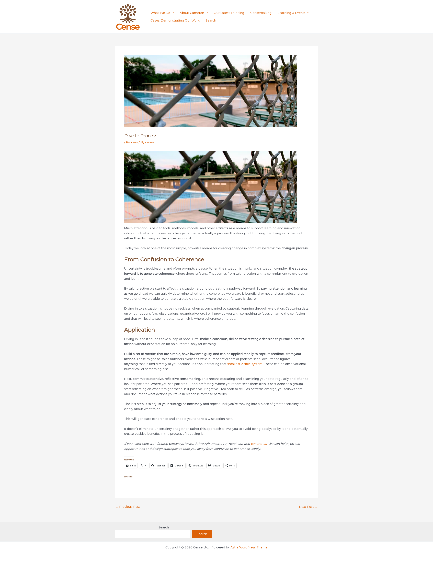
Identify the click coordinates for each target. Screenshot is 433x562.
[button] (172, 13)
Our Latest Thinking (229, 13)
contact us (259, 444)
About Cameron (192, 13)
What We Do (160, 13)
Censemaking (261, 13)
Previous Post (127, 506)
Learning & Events (291, 13)
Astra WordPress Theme (249, 547)
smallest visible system (245, 364)
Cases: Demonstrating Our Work (175, 20)
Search (211, 20)
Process (132, 142)
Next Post (308, 506)
